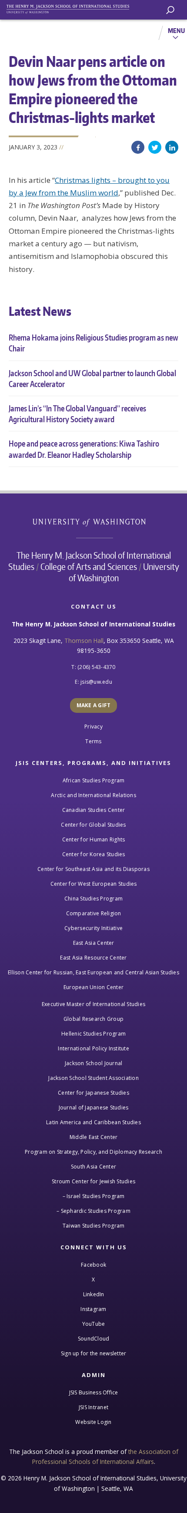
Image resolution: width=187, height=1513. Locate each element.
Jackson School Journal (94, 1063)
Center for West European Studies (93, 883)
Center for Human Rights (93, 839)
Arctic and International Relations (93, 795)
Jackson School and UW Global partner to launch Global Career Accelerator (92, 378)
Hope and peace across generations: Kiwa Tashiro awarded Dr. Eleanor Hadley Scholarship (84, 448)
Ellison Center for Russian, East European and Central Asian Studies (93, 972)
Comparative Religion (93, 913)
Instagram (93, 1309)
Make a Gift (94, 705)
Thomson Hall (84, 640)
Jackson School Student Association (93, 1078)
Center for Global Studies (93, 824)
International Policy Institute (93, 1048)
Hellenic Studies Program (93, 1033)
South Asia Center (93, 1166)
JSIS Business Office (93, 1392)
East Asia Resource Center (93, 957)
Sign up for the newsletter (94, 1353)
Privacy (93, 726)
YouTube (93, 1324)
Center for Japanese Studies (93, 1092)
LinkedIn (171, 147)
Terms (93, 741)
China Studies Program (93, 898)
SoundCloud (94, 1338)
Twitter (154, 147)
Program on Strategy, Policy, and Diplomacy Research (93, 1151)
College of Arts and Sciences (88, 566)
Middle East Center (94, 1137)
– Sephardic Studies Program (93, 1211)
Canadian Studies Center (93, 810)
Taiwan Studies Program (94, 1225)
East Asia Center (93, 943)
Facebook (137, 147)
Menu (176, 30)
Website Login (93, 1422)
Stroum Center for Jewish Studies (93, 1181)
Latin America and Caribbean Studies (93, 1122)
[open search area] (170, 10)
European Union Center (93, 987)
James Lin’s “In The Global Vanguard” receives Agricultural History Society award (77, 413)
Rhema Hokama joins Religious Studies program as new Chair (93, 342)
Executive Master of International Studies (93, 1004)
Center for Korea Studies (93, 854)
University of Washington (94, 521)
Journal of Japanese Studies (94, 1107)
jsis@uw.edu (96, 681)
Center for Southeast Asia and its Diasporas (93, 869)
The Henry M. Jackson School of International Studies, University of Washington (72, 7)
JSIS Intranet (93, 1407)
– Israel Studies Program (94, 1196)
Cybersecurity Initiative (93, 928)
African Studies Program (94, 780)
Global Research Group (93, 1019)
